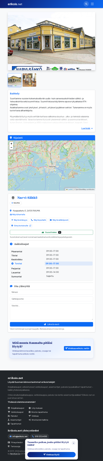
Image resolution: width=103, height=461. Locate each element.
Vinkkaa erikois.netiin (78, 348)
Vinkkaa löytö (52, 454)
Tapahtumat (15, 423)
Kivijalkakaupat (17, 408)
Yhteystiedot (17, 442)
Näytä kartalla (18, 214)
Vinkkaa (35, 416)
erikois (15, 4)
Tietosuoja (15, 446)
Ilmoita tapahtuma (39, 412)
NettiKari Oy (15, 453)
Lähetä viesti (53, 324)
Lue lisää (85, 128)
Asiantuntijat (15, 420)
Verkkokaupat (17, 412)
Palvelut (14, 416)
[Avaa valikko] (92, 4)
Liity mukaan (37, 408)
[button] (11, 144)
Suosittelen (52, 232)
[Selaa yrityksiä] (86, 3)
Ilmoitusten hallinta (40, 420)
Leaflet (70, 189)
